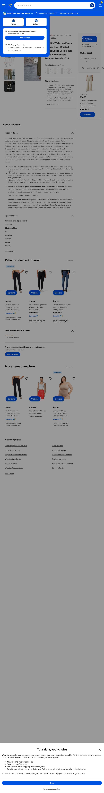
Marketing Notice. (35, 773)
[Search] (92, 5)
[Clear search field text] (88, 5)
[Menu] (4, 5)
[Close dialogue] (99, 749)
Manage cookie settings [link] (51, 789)
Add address (25, 38)
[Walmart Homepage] (10, 5)
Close (52, 783)
